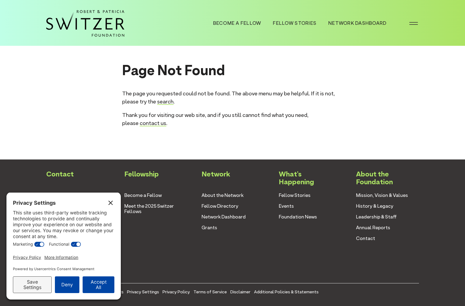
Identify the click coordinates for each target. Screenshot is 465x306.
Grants (209, 227)
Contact (365, 238)
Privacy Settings (143, 291)
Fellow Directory (220, 206)
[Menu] (413, 23)
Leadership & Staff (376, 217)
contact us (153, 123)
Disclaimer (240, 291)
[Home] (85, 22)
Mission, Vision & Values (382, 195)
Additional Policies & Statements (286, 291)
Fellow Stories (294, 23)
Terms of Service (210, 291)
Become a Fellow (237, 23)
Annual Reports (373, 227)
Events (286, 206)
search (165, 101)
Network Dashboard (357, 23)
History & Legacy (374, 206)
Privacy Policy (176, 291)
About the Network (223, 195)
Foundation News (298, 217)
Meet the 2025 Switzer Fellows (149, 208)
